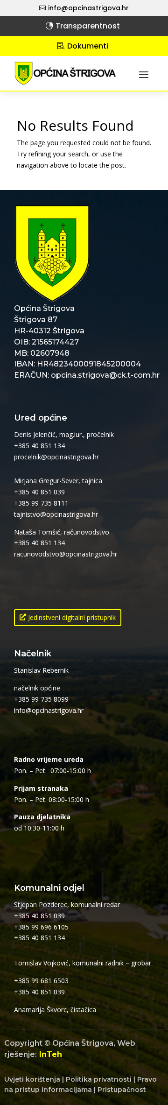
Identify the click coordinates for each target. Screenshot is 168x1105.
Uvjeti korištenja (32, 1079)
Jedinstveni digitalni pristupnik (72, 617)
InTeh (50, 1054)
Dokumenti (87, 46)
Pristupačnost (122, 1089)
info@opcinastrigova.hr (88, 8)
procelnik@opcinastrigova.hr (56, 456)
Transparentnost (88, 26)
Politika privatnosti (99, 1079)
